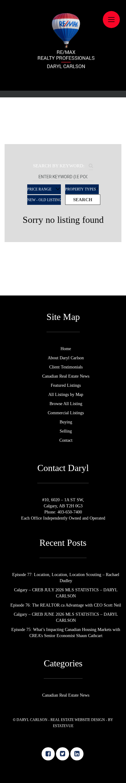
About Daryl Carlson (63, 71)
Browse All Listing (63, 124)
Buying (63, 146)
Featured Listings (63, 103)
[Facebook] (48, 753)
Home (63, 60)
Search (82, 199)
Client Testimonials (63, 81)
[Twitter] (62, 753)
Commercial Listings (63, 135)
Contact (63, 167)
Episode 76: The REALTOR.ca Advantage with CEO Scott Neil (65, 605)
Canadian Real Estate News (63, 92)
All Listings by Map (62, 114)
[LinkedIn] (76, 753)
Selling (63, 156)
